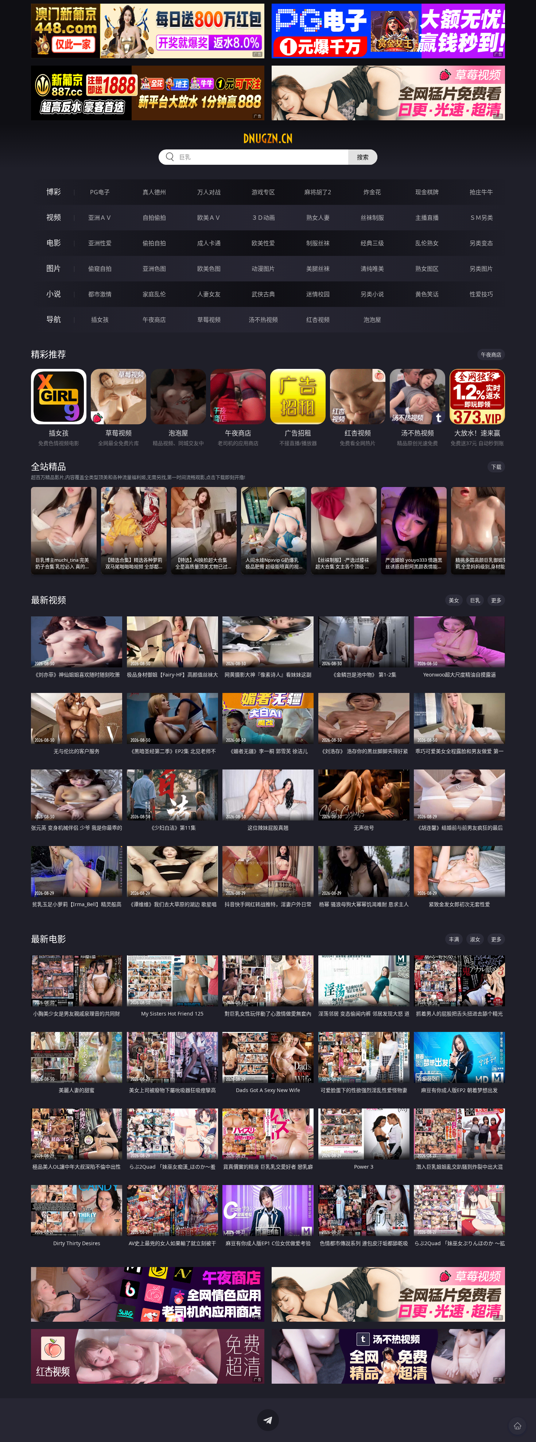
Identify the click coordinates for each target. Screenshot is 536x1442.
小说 (53, 294)
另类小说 (372, 294)
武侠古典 (263, 294)
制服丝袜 (318, 243)
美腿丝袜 (318, 269)
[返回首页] (517, 1426)
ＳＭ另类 (481, 218)
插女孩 (100, 320)
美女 (454, 600)
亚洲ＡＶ (100, 218)
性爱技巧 (481, 294)
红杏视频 (318, 320)
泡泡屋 (372, 320)
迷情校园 (318, 294)
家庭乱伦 (154, 294)
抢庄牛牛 (481, 192)
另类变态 (481, 243)
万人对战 (209, 192)
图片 (53, 268)
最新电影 (48, 939)
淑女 (475, 939)
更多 (496, 600)
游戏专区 (263, 192)
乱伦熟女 (427, 243)
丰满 (454, 939)
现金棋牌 (427, 192)
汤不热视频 (263, 320)
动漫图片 (263, 269)
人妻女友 (209, 294)
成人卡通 (209, 243)
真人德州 (154, 192)
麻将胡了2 (317, 192)
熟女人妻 (318, 218)
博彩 (53, 192)
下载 (496, 466)
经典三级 (372, 243)
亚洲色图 (154, 269)
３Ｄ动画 (263, 218)
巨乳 (475, 600)
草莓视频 (209, 320)
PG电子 (100, 192)
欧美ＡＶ (209, 218)
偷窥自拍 (100, 269)
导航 (53, 319)
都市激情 (100, 294)
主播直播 (427, 218)
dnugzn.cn (268, 138)
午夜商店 (154, 320)
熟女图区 (427, 269)
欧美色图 (209, 269)
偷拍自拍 (154, 243)
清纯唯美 (372, 269)
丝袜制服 (372, 218)
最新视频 (48, 600)
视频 (53, 217)
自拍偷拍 (154, 218)
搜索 (363, 157)
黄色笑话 (427, 294)
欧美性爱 (263, 243)
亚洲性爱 (100, 243)
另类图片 (481, 269)
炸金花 (372, 192)
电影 (53, 243)
